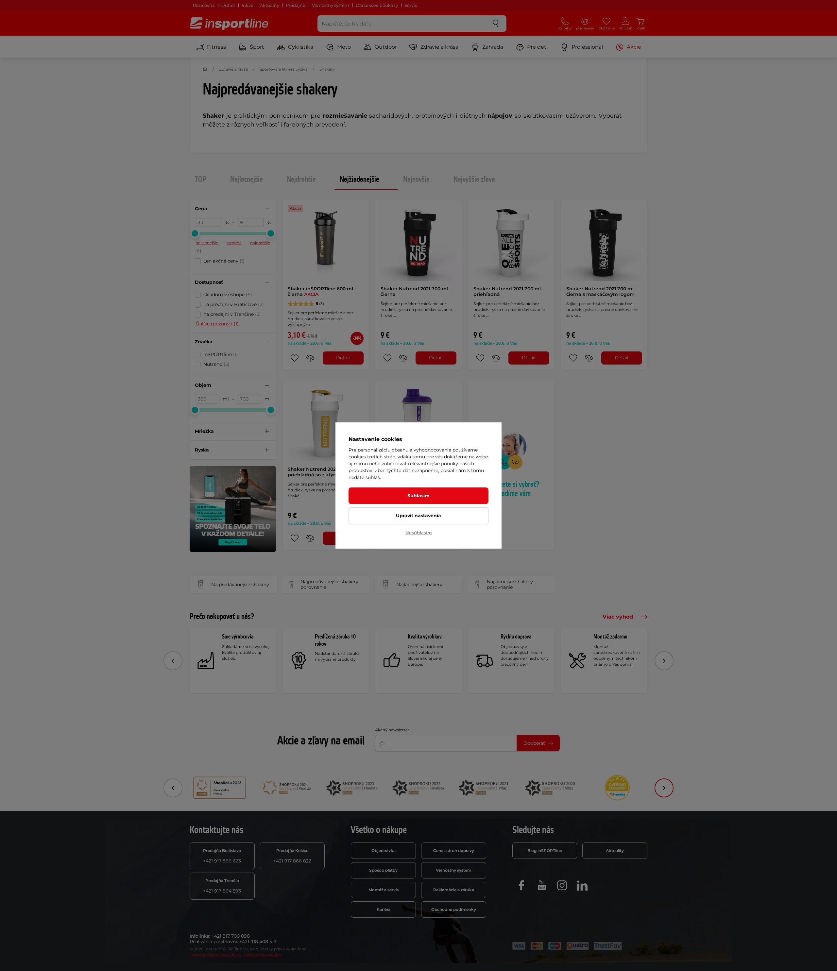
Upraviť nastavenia (418, 516)
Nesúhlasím (418, 532)
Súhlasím (418, 496)
